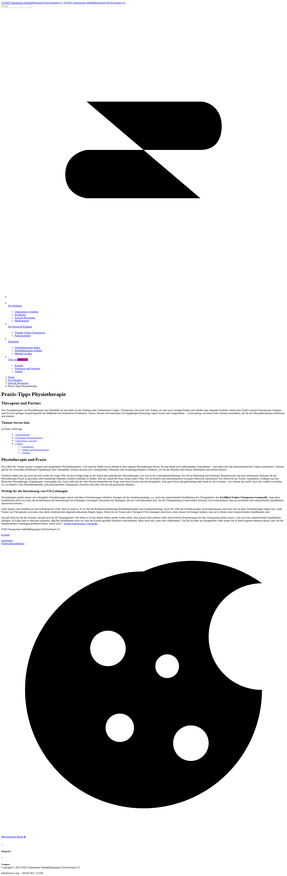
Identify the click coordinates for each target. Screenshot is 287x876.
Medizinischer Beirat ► (13, 836)
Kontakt (5, 534)
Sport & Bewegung (18, 383)
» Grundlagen (27, 446)
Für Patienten (15, 380)
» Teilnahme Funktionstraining (29, 438)
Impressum (7, 540)
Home (11, 377)
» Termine (25, 452)
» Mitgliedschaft (22, 435)
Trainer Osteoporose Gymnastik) (81, 523)
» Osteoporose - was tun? (26, 440)
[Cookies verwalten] (143, 831)
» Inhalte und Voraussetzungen (35, 449)
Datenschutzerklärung (12, 543)
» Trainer (19, 443)
